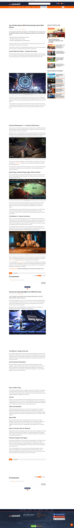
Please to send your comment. (17, 280)
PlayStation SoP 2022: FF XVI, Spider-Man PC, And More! (19, 37)
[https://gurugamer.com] (14, 516)
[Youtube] (58, 3)
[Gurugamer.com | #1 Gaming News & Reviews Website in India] (15, 4)
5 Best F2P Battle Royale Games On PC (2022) (17, 38)
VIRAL (23, 7)
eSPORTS (18, 7)
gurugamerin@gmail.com (28, 516)
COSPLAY (33, 7)
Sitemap (38, 516)
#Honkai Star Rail (32, 0)
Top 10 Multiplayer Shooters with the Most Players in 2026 (60, 90)
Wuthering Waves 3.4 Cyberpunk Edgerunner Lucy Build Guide (60, 85)
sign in (14, 280)
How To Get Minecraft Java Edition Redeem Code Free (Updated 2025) (60, 59)
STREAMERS (27, 7)
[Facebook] (57, 3)
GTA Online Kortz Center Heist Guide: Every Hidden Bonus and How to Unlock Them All (59, 81)
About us (39, 513)
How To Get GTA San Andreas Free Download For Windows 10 (60, 65)
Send (43, 484)
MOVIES (38, 7)
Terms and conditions (41, 515)
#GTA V (17, 0)
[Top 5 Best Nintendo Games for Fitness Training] (51, 76)
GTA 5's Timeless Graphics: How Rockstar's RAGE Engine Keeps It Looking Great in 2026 (60, 96)
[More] (48, 7)
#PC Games (16, 273)
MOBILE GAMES (12, 7)
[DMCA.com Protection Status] (37, 527)
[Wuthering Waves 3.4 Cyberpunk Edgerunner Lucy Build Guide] (51, 86)
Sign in (63, 3)
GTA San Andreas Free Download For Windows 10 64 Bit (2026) (56, 41)
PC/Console (44, 7)
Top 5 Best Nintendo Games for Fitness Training (59, 75)
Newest (39, 275)
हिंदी (63, 7)
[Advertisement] (27, 16)
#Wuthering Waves (25, 0)
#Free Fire (20, 0)
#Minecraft (12, 0)
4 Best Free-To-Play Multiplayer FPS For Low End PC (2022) (19, 40)
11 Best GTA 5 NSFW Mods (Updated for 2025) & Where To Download (60, 52)
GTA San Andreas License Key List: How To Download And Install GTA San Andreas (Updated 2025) (60, 46)
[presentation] (12, 273)
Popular (43, 275)
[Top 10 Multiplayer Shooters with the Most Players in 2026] (51, 90)
